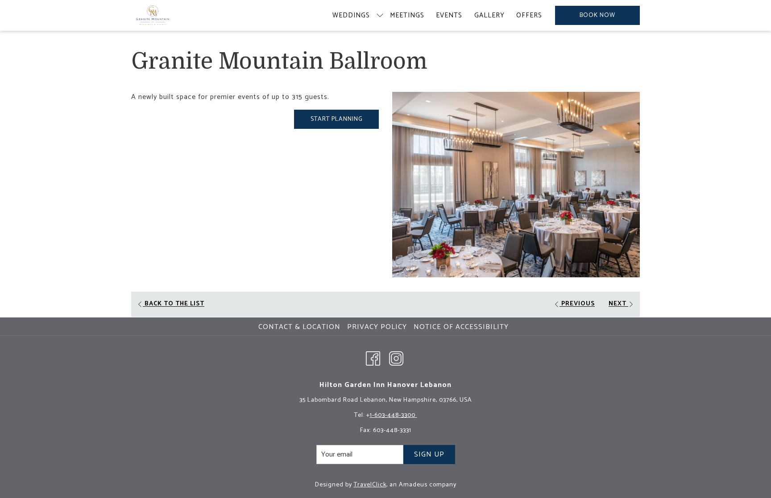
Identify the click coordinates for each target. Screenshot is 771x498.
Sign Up (429, 455)
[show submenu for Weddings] (380, 15)
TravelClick (370, 485)
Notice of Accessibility (461, 327)
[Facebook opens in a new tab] (373, 358)
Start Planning (337, 119)
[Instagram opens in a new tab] (396, 358)
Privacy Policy (377, 327)
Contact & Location (299, 327)
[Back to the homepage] (152, 15)
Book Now (597, 15)
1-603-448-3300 (393, 415)
